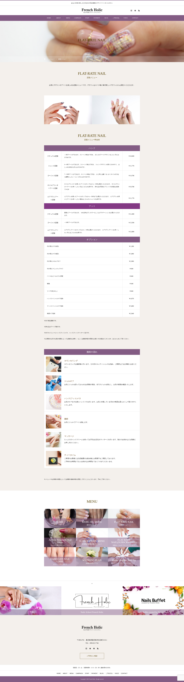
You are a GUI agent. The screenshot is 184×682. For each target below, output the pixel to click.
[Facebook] (90, 648)
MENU (68, 18)
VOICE (126, 18)
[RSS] (139, 10)
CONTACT (135, 18)
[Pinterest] (135, 10)
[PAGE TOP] (92, 583)
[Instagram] (131, 10)
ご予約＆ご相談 (92, 656)
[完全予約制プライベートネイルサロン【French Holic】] (92, 10)
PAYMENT (97, 18)
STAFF (87, 18)
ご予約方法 (116, 18)
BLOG (106, 18)
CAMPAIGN (77, 18)
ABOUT (58, 18)
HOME (49, 18)
